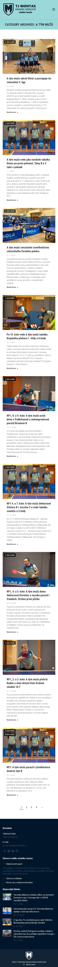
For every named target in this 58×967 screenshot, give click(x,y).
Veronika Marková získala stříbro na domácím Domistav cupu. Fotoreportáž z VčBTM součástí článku (33, 898)
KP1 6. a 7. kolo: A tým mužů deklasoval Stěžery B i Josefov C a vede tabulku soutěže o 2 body (29, 507)
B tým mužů (9, 734)
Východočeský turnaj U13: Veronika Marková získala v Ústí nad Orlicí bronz (33, 910)
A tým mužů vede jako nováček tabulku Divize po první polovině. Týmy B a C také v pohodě (28, 163)
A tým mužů (9, 42)
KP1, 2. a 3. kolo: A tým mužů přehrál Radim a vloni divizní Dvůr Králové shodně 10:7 (27, 683)
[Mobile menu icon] (53, 9)
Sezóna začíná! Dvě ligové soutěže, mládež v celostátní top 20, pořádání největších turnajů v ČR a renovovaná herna (34, 934)
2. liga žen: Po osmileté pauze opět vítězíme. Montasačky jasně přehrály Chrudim (33, 921)
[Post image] (7, 897)
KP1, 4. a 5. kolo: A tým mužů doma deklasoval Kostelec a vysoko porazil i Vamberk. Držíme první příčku (28, 595)
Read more (11, 112)
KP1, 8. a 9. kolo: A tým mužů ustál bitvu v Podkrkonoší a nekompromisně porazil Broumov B (28, 419)
